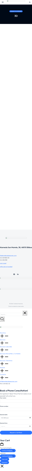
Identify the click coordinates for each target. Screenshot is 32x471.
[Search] (2, 319)
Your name (3, 398)
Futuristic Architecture (10, 215)
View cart (4, 459)
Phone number (4, 406)
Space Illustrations (9, 144)
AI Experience (7, 55)
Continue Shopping (7, 450)
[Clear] (25, 313)
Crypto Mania (7, 178)
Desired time (3, 423)
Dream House (7, 107)
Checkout (4, 462)
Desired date (3, 414)
